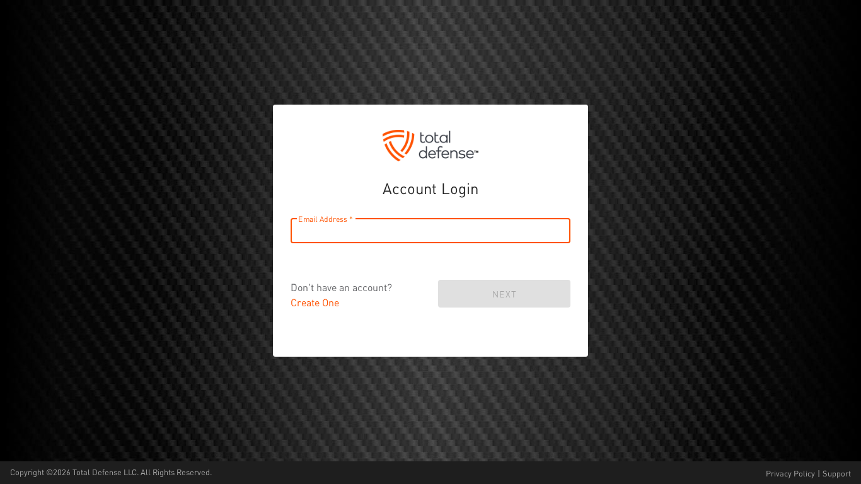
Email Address (322, 219)
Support (837, 473)
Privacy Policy (790, 473)
